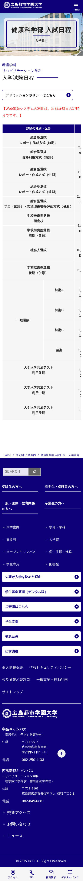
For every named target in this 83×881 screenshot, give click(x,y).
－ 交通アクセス (16, 812)
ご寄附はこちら (16, 606)
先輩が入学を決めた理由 (23, 577)
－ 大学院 (52, 539)
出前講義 (12, 651)
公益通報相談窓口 (16, 679)
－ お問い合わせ (16, 824)
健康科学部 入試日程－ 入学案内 (60, 455)
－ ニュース (12, 836)
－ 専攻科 (9, 539)
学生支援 (12, 621)
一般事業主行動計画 (52, 679)
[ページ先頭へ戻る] (61, 753)
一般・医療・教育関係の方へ (18, 506)
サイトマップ (12, 692)
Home (7, 455)
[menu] (75, 6)
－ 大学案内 (10, 527)
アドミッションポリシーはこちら (31, 95)
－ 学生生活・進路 (58, 552)
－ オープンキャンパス (19, 552)
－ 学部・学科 (55, 527)
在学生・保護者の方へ (61, 486)
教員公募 (12, 636)
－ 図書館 (52, 564)
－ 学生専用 (10, 564)
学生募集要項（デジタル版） (26, 592)
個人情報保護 (12, 667)
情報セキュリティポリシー (50, 667)
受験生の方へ (12, 486)
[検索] (35, 471)
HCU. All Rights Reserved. (47, 861)
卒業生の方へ (54, 503)
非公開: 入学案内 (26, 455)
